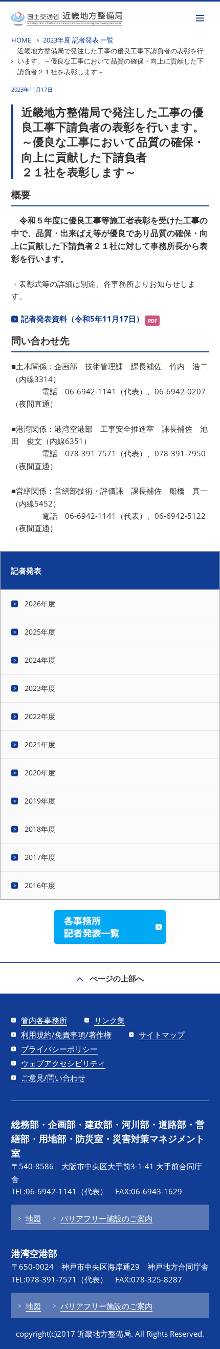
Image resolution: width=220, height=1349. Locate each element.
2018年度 (40, 829)
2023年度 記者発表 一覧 (78, 40)
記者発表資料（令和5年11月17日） (82, 318)
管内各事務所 (44, 1020)
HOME (21, 40)
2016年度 (40, 885)
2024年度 (40, 660)
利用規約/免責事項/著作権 (66, 1034)
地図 (33, 1218)
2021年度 (40, 744)
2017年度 (40, 857)
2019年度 (40, 801)
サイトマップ (162, 1034)
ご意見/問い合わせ (53, 1077)
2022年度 (40, 716)
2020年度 (40, 772)
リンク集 (109, 1020)
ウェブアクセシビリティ (63, 1063)
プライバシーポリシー (59, 1049)
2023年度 (40, 688)
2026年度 (40, 603)
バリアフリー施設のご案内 (106, 1218)
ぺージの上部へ (117, 978)
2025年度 (40, 632)
